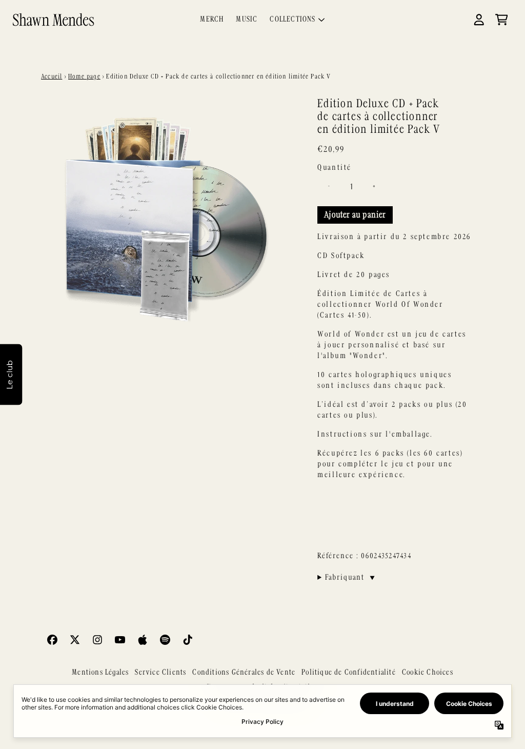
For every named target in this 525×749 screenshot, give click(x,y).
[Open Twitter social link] (75, 639)
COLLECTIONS (292, 19)
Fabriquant (350, 577)
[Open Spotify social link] (165, 639)
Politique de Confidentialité (348, 672)
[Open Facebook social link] (52, 639)
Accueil (51, 76)
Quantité (334, 167)
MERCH (212, 19)
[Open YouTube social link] (120, 639)
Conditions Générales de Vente (243, 672)
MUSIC (246, 19)
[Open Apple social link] (142, 639)
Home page (84, 76)
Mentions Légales (100, 672)
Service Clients (160, 672)
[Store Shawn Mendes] (53, 19)
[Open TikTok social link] (187, 639)
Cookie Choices (427, 672)
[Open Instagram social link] (97, 639)
